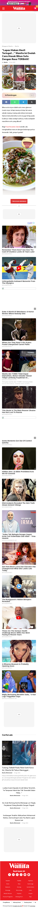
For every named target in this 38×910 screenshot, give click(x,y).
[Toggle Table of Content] (30, 95)
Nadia (6, 62)
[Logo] (19, 8)
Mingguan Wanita (7, 46)
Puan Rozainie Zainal (12, 127)
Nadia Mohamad (7, 772)
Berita (17, 46)
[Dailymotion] (28, 874)
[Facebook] (9, 874)
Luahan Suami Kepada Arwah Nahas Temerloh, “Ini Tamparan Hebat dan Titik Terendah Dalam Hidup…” (19, 790)
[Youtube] (25, 874)
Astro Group (32, 905)
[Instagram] (13, 874)
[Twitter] (17, 874)
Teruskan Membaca (19, 201)
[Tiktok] (21, 874)
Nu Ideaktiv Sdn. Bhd (17, 905)
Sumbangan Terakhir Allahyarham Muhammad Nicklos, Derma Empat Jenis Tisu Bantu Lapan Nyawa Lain (19, 817)
